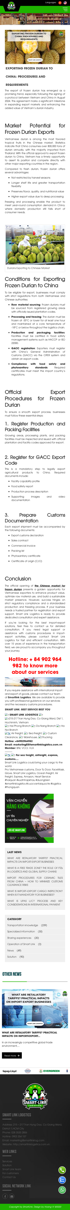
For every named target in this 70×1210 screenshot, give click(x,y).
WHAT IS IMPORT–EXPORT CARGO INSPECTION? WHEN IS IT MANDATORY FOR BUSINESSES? (35, 892)
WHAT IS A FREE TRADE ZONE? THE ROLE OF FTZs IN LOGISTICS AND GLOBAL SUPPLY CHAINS (35, 869)
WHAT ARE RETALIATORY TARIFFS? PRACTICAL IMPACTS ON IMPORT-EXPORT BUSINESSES (35, 859)
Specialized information (21, 931)
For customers (10, 1173)
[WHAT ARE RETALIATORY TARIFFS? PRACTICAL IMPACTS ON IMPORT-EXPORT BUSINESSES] (35, 1008)
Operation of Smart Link (21, 943)
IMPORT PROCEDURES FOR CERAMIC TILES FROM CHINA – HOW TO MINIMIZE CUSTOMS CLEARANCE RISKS (35, 881)
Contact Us (9, 1176)
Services (7, 1161)
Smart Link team (11, 1169)
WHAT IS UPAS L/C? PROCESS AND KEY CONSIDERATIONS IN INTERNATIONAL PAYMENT (35, 902)
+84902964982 (24, 741)
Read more (10, 1055)
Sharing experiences (19, 937)
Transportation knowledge (22, 925)
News (10, 950)
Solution (11, 956)
